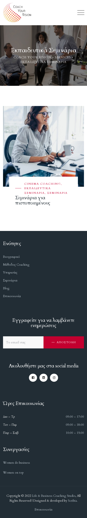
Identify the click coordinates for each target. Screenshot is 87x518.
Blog (6, 288)
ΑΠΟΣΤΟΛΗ (66, 342)
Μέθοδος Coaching (16, 265)
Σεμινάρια (10, 280)
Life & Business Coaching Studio (53, 496)
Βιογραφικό (11, 257)
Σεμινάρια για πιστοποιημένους (32, 200)
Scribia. (72, 501)
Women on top (13, 473)
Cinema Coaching (42, 184)
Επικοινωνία (12, 296)
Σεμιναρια (57, 193)
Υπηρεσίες (10, 273)
